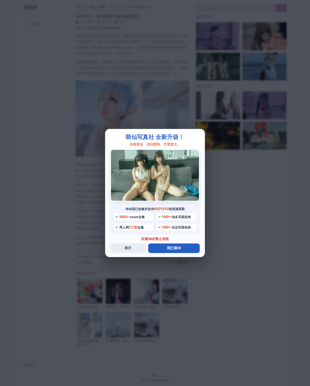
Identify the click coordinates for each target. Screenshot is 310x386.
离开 (128, 248)
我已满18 (174, 248)
